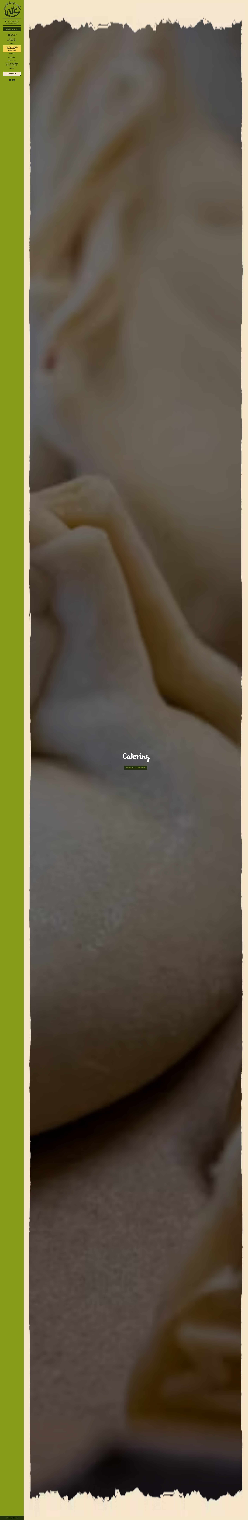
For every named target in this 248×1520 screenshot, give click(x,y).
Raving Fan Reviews (12, 35)
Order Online (12, 29)
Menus (12, 44)
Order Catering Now (135, 767)
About (12, 54)
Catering (12, 74)
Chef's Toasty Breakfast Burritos (11, 48)
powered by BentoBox (15, 1518)
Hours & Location (11, 40)
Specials (12, 60)
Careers (11, 57)
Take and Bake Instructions (11, 64)
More (11, 68)
